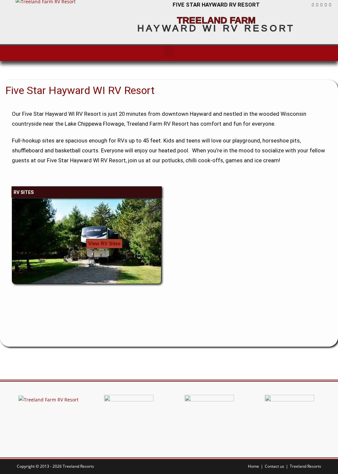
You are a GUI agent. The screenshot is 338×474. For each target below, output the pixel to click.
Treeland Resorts (305, 466)
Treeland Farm (216, 20)
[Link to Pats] (289, 419)
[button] (169, 51)
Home (253, 466)
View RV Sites (104, 243)
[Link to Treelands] (128, 419)
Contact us (274, 466)
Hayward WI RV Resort (216, 28)
